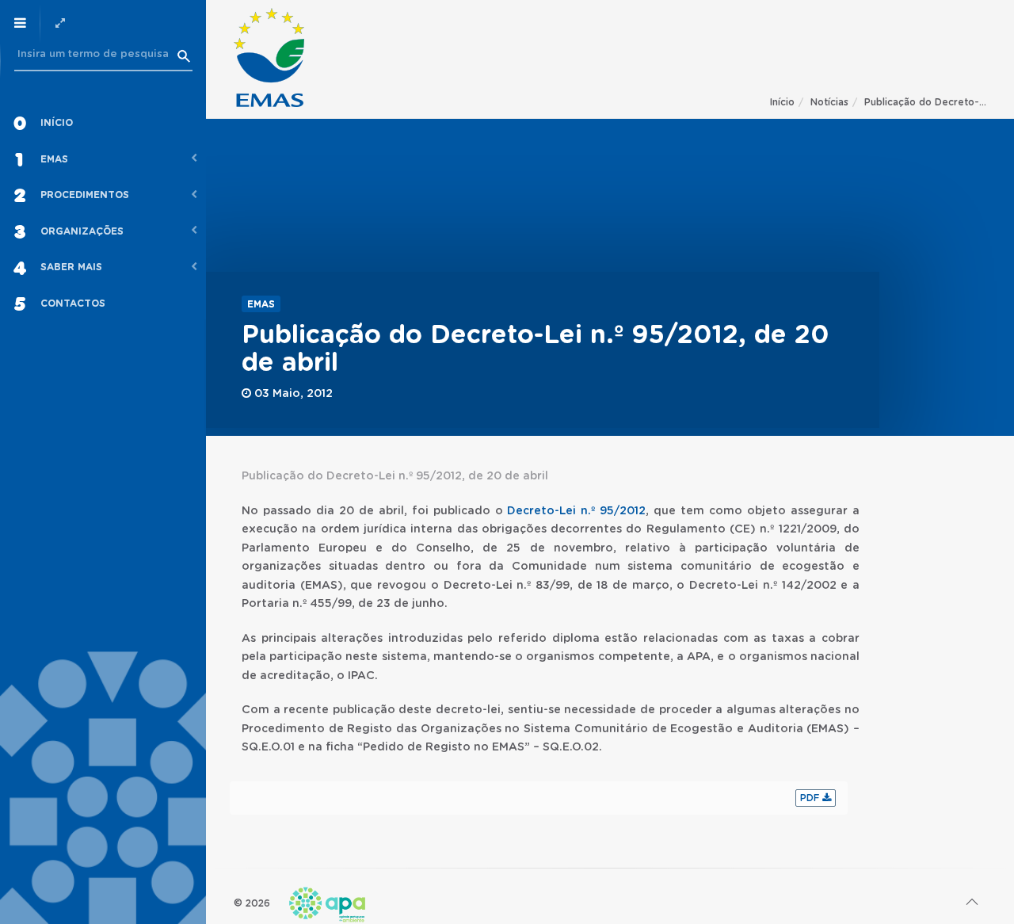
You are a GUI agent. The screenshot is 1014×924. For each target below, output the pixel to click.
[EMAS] (269, 57)
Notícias (829, 102)
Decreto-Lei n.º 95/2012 (576, 511)
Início (782, 102)
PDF (811, 798)
